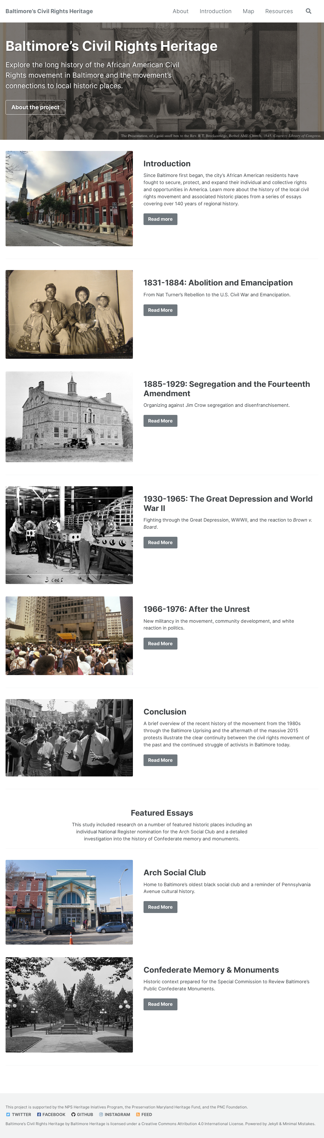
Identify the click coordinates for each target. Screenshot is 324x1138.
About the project (35, 107)
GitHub (84, 1114)
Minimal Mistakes (298, 1123)
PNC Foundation (232, 1107)
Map (248, 11)
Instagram (117, 1114)
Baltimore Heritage (88, 1123)
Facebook (53, 1114)
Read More (160, 310)
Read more (160, 219)
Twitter (21, 1114)
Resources (279, 11)
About (181, 11)
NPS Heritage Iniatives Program (94, 1107)
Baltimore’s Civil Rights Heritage (49, 11)
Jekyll (273, 1123)
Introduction (216, 11)
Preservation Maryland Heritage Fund (166, 1107)
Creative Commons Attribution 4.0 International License (192, 1123)
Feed (146, 1114)
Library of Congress (304, 135)
